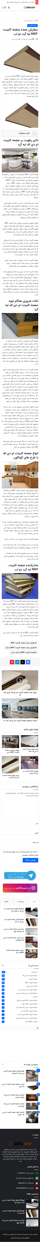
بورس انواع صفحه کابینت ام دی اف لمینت (10, 776)
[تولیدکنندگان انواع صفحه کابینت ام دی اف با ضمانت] (32, 1076)
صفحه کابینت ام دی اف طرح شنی (26, 1018)
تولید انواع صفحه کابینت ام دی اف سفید (30, 750)
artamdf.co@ (22, 1183)
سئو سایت (25, 1234)
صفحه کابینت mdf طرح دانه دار (27, 1014)
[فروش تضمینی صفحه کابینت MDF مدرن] (10, 741)
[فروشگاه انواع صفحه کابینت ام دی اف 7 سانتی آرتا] (31, 912)
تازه (34, 901)
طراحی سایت (34, 1234)
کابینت (35, 997)
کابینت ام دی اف (32, 986)
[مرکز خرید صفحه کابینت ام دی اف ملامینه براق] (31, 931)
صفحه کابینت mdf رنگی (29, 1004)
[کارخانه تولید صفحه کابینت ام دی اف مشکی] (32, 1117)
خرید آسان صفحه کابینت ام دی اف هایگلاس (13, 939)
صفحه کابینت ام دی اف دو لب (27, 990)
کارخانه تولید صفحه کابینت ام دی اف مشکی (13, 1113)
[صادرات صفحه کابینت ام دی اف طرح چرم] (32, 1106)
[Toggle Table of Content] (33, 133)
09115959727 (21, 1173)
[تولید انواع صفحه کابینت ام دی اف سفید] (29, 741)
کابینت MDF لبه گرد (31, 1021)
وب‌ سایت (35, 842)
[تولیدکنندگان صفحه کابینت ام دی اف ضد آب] (31, 922)
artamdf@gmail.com (22, 1188)
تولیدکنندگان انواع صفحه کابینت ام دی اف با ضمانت (13, 1072)
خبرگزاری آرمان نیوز (24, 1238)
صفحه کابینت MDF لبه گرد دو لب (22, 652)
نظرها (6, 901)
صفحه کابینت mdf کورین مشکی (27, 1000)
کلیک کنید (19, 1178)
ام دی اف (34, 972)
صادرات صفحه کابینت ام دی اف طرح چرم (14, 1105)
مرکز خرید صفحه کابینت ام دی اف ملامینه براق (20, 2)
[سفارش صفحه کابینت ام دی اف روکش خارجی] (32, 1097)
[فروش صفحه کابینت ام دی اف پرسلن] (29, 762)
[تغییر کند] (29, 7)
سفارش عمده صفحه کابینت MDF (23, 643)
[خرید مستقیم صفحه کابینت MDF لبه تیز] (31, 953)
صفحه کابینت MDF (31, 983)
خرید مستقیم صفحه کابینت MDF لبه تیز (15, 951)
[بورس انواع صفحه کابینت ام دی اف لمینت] (10, 764)
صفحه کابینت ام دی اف (29, 975)
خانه (34, 21)
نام (37, 823)
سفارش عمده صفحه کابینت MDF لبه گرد (20, 647)
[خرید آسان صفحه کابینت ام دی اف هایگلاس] (31, 942)
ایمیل (36, 833)
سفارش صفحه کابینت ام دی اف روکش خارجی (14, 1096)
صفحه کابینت (28, 21)
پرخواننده (21, 901)
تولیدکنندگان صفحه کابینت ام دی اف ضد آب (14, 920)
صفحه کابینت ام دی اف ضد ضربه (26, 993)
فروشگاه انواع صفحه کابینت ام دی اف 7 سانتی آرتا (14, 910)
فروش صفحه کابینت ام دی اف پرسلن (30, 772)
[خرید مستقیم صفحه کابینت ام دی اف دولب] (32, 1087)
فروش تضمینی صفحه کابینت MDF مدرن (12, 751)
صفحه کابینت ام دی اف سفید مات (26, 1007)
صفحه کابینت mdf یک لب (28, 1011)
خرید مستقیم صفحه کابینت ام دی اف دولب (13, 1085)
